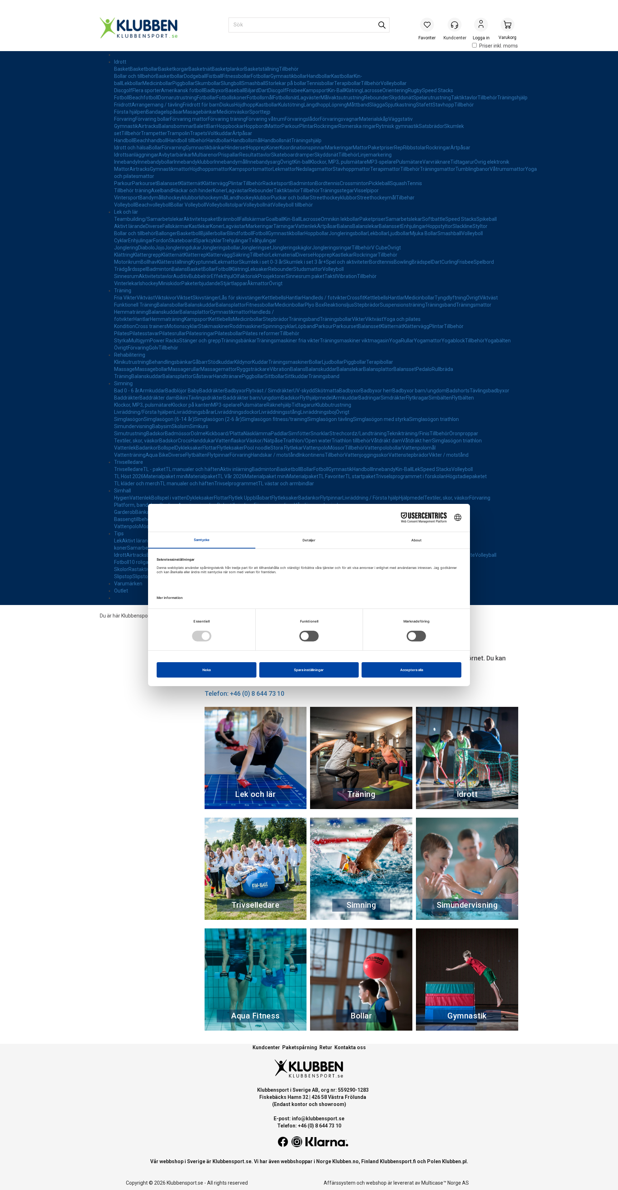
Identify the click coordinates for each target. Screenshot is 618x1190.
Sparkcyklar (208, 240)
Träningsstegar (337, 190)
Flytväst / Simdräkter (269, 390)
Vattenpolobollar (383, 448)
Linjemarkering (375, 155)
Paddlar (279, 433)
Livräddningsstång (279, 412)
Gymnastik (126, 126)
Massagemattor (218, 369)
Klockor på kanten (191, 405)
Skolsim (181, 426)
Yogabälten (498, 340)
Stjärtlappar (233, 283)
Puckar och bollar (290, 197)
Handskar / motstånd (275, 455)
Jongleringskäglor (291, 248)
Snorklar (319, 433)
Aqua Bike (157, 455)
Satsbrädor (431, 126)
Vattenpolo (315, 448)
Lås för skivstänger (240, 298)
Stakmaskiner (214, 326)
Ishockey (148, 283)
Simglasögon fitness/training (274, 419)
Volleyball (485, 555)
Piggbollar (183, 83)
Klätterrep (195, 255)
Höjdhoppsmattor (209, 169)
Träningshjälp (512, 97)
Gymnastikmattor (170, 169)
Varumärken (128, 583)
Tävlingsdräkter (205, 398)
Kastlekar (199, 226)
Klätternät (191, 183)
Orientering (395, 90)
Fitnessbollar (236, 76)
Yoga (395, 340)
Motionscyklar (182, 326)
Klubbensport (136, 616)
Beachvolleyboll (153, 205)
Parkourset (144, 183)
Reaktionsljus (339, 305)
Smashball (253, 83)
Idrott (120, 62)
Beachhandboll (150, 140)
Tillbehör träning (132, 190)
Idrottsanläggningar (136, 155)
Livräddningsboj (318, 412)
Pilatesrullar (172, 333)
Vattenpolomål (419, 448)
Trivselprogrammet (236, 483)
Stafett (424, 105)
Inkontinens (312, 455)
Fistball (214, 76)
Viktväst (146, 298)
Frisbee (294, 90)
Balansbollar (171, 305)
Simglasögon (129, 419)
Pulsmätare (409, 162)
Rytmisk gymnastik (397, 126)
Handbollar (319, 76)
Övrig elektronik (491, 162)
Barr (212, 126)
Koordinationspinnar (302, 147)
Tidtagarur (462, 162)
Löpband (305, 326)
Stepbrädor (367, 305)
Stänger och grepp (200, 340)
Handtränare (227, 376)
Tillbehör (289, 69)
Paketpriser (381, 147)
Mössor (336, 448)
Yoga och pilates (402, 319)
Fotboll (121, 97)
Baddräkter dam (157, 398)
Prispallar (228, 155)
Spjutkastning (400, 105)
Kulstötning (291, 105)
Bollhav (149, 262)
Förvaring (124, 119)
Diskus (227, 105)
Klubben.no (345, 1161)
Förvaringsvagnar (339, 119)
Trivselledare (128, 462)
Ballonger (166, 233)
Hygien (121, 498)
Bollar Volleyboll (188, 205)
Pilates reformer (261, 333)
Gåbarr (200, 362)
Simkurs (199, 426)
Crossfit (355, 298)
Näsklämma (257, 433)
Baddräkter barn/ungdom (252, 398)
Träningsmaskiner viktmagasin (354, 340)
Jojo (160, 248)
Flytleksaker (230, 448)
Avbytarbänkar (175, 155)
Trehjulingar (235, 240)
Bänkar (143, 512)
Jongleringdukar (183, 248)
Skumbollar (208, 83)
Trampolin (178, 133)
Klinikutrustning (131, 362)
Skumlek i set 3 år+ (304, 262)
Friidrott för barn (201, 105)
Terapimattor (385, 169)
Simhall (122, 491)
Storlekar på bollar (285, 83)
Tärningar (284, 226)
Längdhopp (316, 105)
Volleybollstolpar (224, 205)
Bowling (403, 262)
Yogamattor (427, 340)
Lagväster (309, 97)
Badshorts (458, 390)
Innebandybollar (156, 162)
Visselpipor (366, 190)
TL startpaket (360, 476)
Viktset (184, 298)
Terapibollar (347, 83)
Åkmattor (258, 283)
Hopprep (256, 147)
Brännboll (228, 219)
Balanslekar (365, 226)
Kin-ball (302, 162)
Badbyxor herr (376, 390)
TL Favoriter (331, 476)
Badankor (147, 448)
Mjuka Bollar (423, 233)
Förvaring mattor (189, 119)
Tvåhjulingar (262, 240)
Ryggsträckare (253, 369)
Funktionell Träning (135, 305)
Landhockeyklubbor (249, 197)
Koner (273, 147)
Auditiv (181, 276)
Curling (449, 262)
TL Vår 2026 (231, 476)
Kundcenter (266, 1047)
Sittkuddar (296, 376)
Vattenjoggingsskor (366, 455)
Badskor (290, 398)
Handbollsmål (246, 140)
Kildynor (243, 362)
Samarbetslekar (404, 219)
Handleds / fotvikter (324, 298)
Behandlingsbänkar (170, 362)
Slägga (377, 105)
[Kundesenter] (455, 25)
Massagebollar (151, 369)
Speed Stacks (437, 90)
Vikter (358, 319)
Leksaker (258, 269)
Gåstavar (203, 376)
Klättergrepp (147, 255)
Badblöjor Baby (182, 390)
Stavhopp (443, 105)
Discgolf (123, 90)
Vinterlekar (126, 283)
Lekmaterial (282, 255)
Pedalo (424, 369)
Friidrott (123, 105)
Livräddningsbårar (194, 412)
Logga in (481, 25)
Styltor (479, 226)
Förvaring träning (227, 119)
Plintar (306, 126)
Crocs (184, 440)
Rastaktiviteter (145, 569)
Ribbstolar (414, 147)
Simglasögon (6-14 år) (169, 419)
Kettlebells (274, 298)
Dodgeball (195, 76)
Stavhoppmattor (351, 169)
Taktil (330, 276)
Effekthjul (222, 276)
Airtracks (148, 126)
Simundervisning (133, 426)
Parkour (290, 126)
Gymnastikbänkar (205, 147)
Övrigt (287, 162)
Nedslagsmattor (314, 169)
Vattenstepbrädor (408, 455)
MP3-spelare (381, 162)
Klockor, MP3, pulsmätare (338, 162)
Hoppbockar (230, 126)
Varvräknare (436, 162)
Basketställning (261, 69)
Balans (344, 226)
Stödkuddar (221, 362)
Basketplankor (228, 69)
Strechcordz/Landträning (358, 433)
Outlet (121, 591)
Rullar (407, 340)
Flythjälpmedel (316, 398)
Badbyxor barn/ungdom (419, 390)
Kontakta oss (350, 1047)
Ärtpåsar (242, 133)
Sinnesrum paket (305, 276)
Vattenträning (130, 455)
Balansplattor (231, 305)
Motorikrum (127, 262)
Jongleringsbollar (348, 233)
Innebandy (126, 162)
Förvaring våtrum (265, 119)
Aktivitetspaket (200, 219)
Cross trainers (151, 326)
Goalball (275, 219)
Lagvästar (237, 190)
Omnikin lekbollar (340, 219)
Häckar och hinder (192, 190)
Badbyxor (214, 90)
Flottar (209, 448)
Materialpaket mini (165, 476)
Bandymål (150, 197)
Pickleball (379, 183)
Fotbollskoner (231, 97)
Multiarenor (205, 155)
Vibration (347, 276)
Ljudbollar (399, 233)
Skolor (121, 569)
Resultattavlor (255, 155)
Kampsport (315, 90)
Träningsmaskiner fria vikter (288, 340)
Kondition (124, 326)
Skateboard (182, 240)
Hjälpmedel (411, 498)
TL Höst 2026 (129, 476)
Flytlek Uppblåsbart (250, 498)
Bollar (155, 147)
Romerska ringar (357, 126)
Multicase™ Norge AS (445, 1183)
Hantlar (294, 298)
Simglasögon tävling (330, 419)
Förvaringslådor (302, 119)
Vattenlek (306, 226)
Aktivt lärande (130, 226)
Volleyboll (125, 205)
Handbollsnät (276, 140)
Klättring (123, 255)
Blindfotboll (240, 233)
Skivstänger (205, 298)
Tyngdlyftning (450, 298)
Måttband (358, 105)
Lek (416, 469)
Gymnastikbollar (288, 76)
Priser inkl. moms (498, 46)
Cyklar (121, 240)
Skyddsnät (401, 97)
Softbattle (433, 219)
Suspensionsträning (402, 305)
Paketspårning (299, 1047)
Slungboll (231, 83)
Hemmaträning (131, 312)
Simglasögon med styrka (381, 419)
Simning (123, 383)
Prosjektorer (272, 276)
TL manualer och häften (193, 469)
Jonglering (126, 248)
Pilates (121, 333)
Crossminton (354, 183)
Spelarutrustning (432, 97)
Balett (200, 126)
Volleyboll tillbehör (292, 205)
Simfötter (299, 433)
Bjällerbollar (214, 233)
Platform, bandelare (137, 505)
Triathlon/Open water (307, 440)
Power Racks (164, 340)
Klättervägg (215, 183)
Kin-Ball (336, 90)
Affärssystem (339, 1183)
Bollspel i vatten (169, 498)
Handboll (124, 140)
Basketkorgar (173, 69)
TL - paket (154, 469)
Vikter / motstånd (449, 455)
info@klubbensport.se (318, 1118)
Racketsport (276, 183)
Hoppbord (255, 126)
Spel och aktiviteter (347, 262)
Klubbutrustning (333, 405)
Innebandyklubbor (194, 162)
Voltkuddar (219, 133)
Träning (122, 290)
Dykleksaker (188, 448)
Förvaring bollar (152, 119)
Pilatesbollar (228, 333)
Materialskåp (373, 119)
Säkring (241, 255)
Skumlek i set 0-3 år (261, 262)
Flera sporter (146, 90)
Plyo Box (314, 305)
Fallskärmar (252, 219)
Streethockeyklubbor (333, 197)
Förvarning (174, 147)
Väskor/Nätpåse (264, 440)
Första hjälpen (130, 112)
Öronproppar (463, 433)
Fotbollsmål (260, 97)
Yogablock (453, 340)
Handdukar (203, 440)
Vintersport (126, 197)
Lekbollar (132, 83)
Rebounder (376, 97)
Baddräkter (212, 390)
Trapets (198, 133)
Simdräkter (393, 398)
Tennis (414, 183)
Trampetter (154, 133)
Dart (263, 90)
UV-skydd (304, 390)
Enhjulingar (413, 226)
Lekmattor (284, 169)
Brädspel (422, 262)
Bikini (182, 398)
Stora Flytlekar (286, 448)
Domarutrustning (177, 97)
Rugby (415, 90)
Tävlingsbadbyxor (489, 390)
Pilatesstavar (144, 333)
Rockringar (326, 126)
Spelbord (484, 262)
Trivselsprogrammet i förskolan (411, 476)
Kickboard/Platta (225, 433)
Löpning (338, 105)
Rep (398, 147)
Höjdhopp (245, 105)
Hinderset (236, 147)
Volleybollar (394, 83)
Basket (122, 69)
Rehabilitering (129, 355)
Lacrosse (372, 90)
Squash (398, 183)
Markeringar (339, 147)
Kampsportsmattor (251, 169)
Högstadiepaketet (466, 476)
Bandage (156, 112)
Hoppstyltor (439, 226)
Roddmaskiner (246, 326)
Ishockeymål (213, 197)
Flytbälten (463, 398)
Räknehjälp (278, 405)
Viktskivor (166, 298)
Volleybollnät (257, 205)
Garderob (124, 512)
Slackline (462, 226)
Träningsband (440, 305)
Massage (124, 369)
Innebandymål (230, 162)
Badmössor (178, 433)
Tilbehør (405, 197)
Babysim (162, 426)
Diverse (154, 226)
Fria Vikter (125, 298)
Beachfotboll (143, 97)
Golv (153, 348)
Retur (325, 1047)
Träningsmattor (437, 169)
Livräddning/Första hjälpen (144, 412)
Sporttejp (259, 112)
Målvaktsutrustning (342, 97)
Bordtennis (327, 183)
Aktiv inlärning (236, 469)
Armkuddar (152, 390)
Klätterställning (174, 262)
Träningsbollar (336, 319)
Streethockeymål (376, 197)
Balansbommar (175, 126)
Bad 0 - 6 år (126, 390)
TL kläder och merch (137, 483)
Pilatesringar (200, 333)
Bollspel (166, 448)
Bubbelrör (200, 276)
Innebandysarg (263, 162)
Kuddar (260, 362)
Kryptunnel (203, 262)
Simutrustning (130, 433)
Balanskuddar (200, 305)
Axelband (161, 190)
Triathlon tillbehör (351, 440)
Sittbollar (274, 376)
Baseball (235, 90)
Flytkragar (417, 398)
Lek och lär (126, 212)
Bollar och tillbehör (135, 76)
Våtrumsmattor (507, 169)
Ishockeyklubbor (180, 197)
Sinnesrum (126, 276)
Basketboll (189, 233)
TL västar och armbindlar (286, 483)
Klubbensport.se (231, 1161)
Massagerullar (184, 369)
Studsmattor (307, 269)
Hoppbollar (316, 233)
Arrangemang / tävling (157, 105)
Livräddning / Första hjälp (370, 498)
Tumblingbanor (472, 169)
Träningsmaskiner (288, 362)
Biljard (252, 90)
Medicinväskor (233, 112)
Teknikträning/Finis (408, 433)
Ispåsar (174, 112)
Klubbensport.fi (398, 1161)
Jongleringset (255, 248)
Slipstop (123, 576)
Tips (119, 533)
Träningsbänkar (238, 340)
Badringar (369, 398)
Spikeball (486, 219)
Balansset (168, 183)
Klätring (353, 90)
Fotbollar (260, 76)
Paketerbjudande (200, 283)
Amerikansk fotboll (182, 90)
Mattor (273, 126)
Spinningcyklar (279, 326)
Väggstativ (400, 119)
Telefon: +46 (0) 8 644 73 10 (244, 693)
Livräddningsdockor (237, 412)
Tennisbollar (320, 83)
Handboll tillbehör (186, 140)
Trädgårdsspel (130, 269)
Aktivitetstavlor (156, 276)
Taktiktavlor (464, 97)
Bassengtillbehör (133, 519)
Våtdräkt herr (417, 440)
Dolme (198, 433)
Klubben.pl (454, 1161)
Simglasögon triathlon (434, 419)
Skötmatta (327, 390)
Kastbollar (342, 76)
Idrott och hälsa (131, 147)
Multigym (139, 340)
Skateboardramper (292, 155)
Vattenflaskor (230, 440)
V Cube (379, 248)
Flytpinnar (218, 455)
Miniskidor (169, 283)
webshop (376, 1183)
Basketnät (200, 69)
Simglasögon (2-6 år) (218, 419)
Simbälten (440, 398)
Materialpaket (201, 476)
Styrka (121, 340)
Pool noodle (257, 448)
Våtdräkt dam (386, 440)
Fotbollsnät (285, 97)
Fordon (161, 240)
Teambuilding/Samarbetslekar (148, 219)
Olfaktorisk (245, 276)
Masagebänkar (200, 112)
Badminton (302, 183)
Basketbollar (144, 69)
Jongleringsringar (332, 248)
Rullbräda (442, 369)
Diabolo (146, 248)
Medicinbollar (157, 83)
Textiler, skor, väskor (136, 440)
